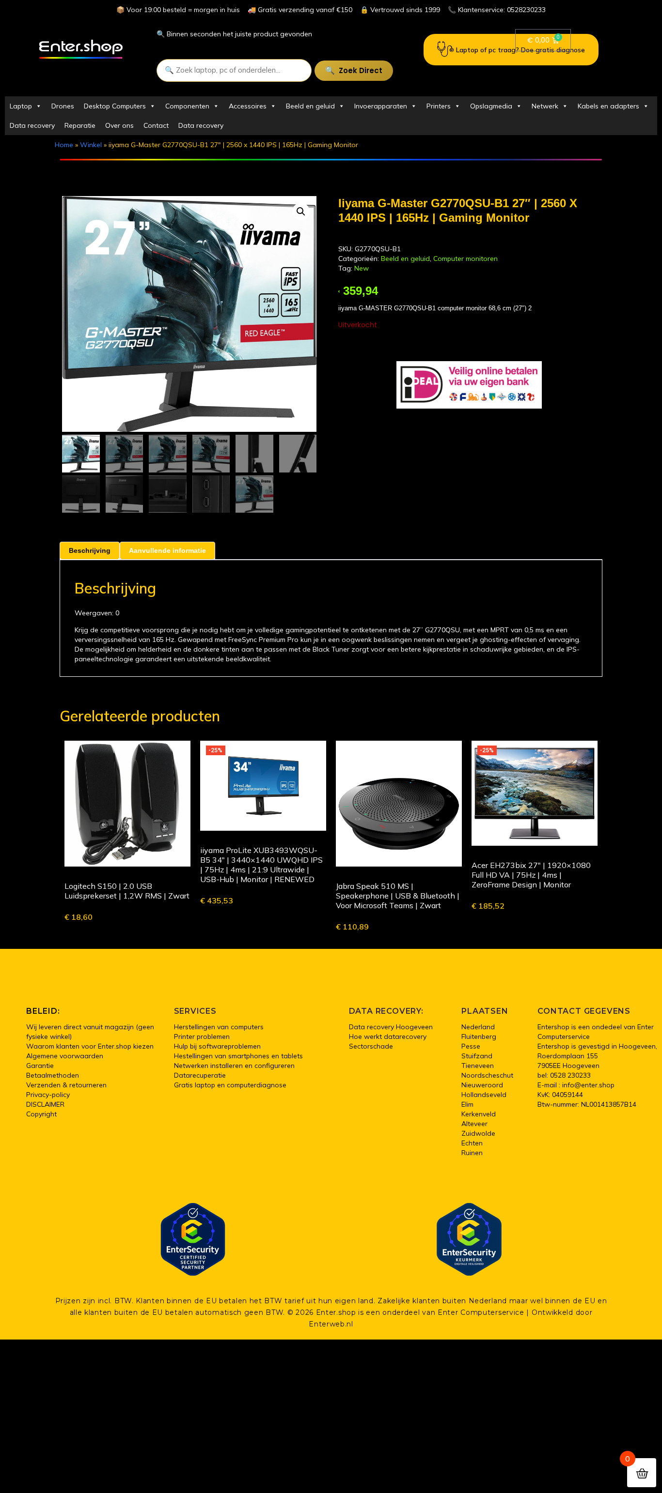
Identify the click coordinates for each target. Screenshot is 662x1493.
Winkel (91, 144)
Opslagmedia (491, 106)
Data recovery (32, 125)
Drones (62, 106)
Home (64, 144)
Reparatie (79, 125)
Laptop (21, 106)
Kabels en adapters (608, 106)
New (361, 268)
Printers (438, 106)
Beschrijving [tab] (89, 550)
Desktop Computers (115, 106)
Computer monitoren (465, 258)
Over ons (119, 125)
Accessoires (248, 106)
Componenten (187, 106)
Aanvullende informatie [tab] (167, 550)
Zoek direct (360, 70)
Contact (156, 125)
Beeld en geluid (310, 106)
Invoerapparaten (380, 106)
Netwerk (545, 106)
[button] (301, 211)
